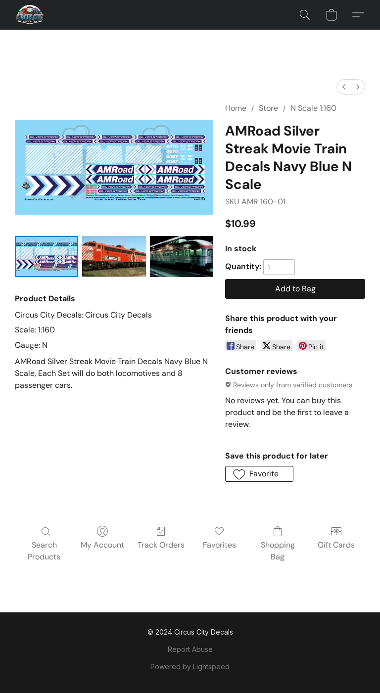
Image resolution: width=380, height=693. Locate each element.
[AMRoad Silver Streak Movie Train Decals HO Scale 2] (181, 256)
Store (268, 108)
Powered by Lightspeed (190, 666)
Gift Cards (336, 545)
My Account (102, 545)
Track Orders (161, 545)
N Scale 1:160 (313, 108)
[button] (30, 15)
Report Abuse (190, 649)
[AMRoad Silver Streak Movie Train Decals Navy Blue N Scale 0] (46, 256)
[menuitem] (344, 87)
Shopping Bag (278, 551)
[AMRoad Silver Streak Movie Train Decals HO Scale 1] (113, 256)
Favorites (219, 545)
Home (235, 108)
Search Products (44, 551)
